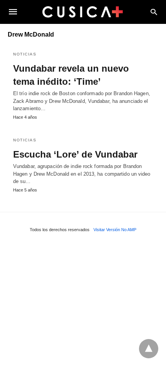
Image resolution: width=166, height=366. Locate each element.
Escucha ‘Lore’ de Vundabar (75, 154)
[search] (153, 11)
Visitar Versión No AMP (114, 229)
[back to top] (148, 348)
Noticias (24, 54)
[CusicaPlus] (82, 11)
